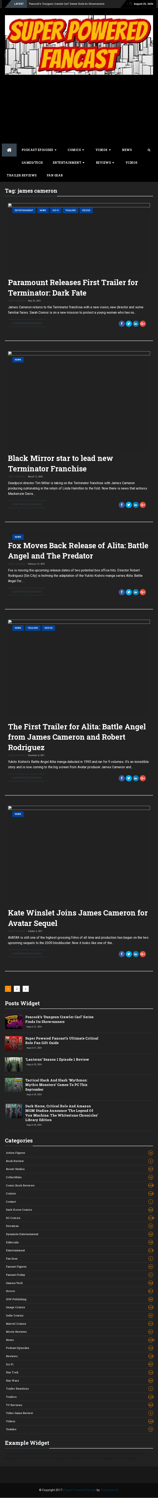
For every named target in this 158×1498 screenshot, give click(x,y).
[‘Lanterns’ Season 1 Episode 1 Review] (14, 1064)
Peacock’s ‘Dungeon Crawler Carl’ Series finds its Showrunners (66, 3)
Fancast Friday (79, 1275)
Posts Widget (22, 1003)
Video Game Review (78, 1413)
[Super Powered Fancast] (9, 150)
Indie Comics (79, 1315)
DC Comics (79, 1218)
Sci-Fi (56, 210)
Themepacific (110, 1490)
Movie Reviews (79, 1331)
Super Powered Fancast (80, 1490)
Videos (101, 150)
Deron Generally (16, 300)
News (127, 150)
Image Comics (79, 1307)
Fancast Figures (79, 1266)
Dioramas (79, 1226)
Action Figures (79, 1153)
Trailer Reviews (22, 175)
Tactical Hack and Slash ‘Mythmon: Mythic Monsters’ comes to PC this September (56, 1085)
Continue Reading (26, 323)
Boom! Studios (79, 1169)
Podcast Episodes (37, 150)
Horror (79, 1291)
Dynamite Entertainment (79, 1234)
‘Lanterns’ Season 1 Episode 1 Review (57, 1059)
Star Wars (79, 1380)
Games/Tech (32, 163)
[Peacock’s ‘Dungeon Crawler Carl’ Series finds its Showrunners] (14, 1022)
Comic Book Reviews (79, 1185)
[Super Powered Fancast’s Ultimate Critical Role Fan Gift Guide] (14, 1043)
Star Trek (79, 1372)
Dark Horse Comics (79, 1209)
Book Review (78, 1161)
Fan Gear (55, 175)
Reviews (103, 163)
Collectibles (79, 1177)
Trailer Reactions (78, 1388)
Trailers (70, 210)
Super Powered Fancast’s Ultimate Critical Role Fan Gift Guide (61, 1040)
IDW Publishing (79, 1299)
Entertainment (67, 163)
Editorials (79, 1242)
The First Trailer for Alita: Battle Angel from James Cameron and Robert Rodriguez (77, 737)
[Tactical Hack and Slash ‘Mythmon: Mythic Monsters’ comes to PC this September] (14, 1085)
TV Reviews (79, 1405)
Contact (78, 1201)
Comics (74, 150)
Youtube (79, 1429)
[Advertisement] (79, 108)
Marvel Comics (79, 1323)
